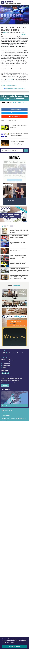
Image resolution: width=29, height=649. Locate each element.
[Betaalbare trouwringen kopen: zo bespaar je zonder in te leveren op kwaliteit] (4, 231)
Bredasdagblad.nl (10, 2)
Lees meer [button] (14, 642)
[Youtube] (5, 373)
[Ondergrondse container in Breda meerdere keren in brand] (4, 238)
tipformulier (10, 79)
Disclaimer (4, 412)
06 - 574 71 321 (20, 102)
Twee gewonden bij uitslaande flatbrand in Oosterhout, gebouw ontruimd (18, 257)
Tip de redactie (15, 116)
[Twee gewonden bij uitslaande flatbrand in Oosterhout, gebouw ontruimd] (4, 258)
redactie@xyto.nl (7, 365)
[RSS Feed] (8, 373)
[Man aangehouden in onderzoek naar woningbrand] (4, 251)
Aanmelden (5, 385)
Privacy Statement (6, 415)
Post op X (15, 113)
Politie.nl (23, 34)
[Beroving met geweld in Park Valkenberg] (4, 244)
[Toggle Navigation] (26, 3)
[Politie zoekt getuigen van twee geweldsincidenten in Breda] (4, 264)
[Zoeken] (26, 150)
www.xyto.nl (6, 367)
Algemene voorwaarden (7, 410)
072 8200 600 (6, 363)
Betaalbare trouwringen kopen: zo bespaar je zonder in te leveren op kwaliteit (19, 230)
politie (3, 85)
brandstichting (13, 85)
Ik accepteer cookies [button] (14, 646)
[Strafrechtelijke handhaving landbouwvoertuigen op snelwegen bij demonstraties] (4, 271)
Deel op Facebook (15, 109)
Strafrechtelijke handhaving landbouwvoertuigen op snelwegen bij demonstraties (19, 270)
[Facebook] (2, 373)
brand (7, 85)
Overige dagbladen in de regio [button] (9, 405)
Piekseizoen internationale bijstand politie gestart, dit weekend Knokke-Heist (17, 142)
